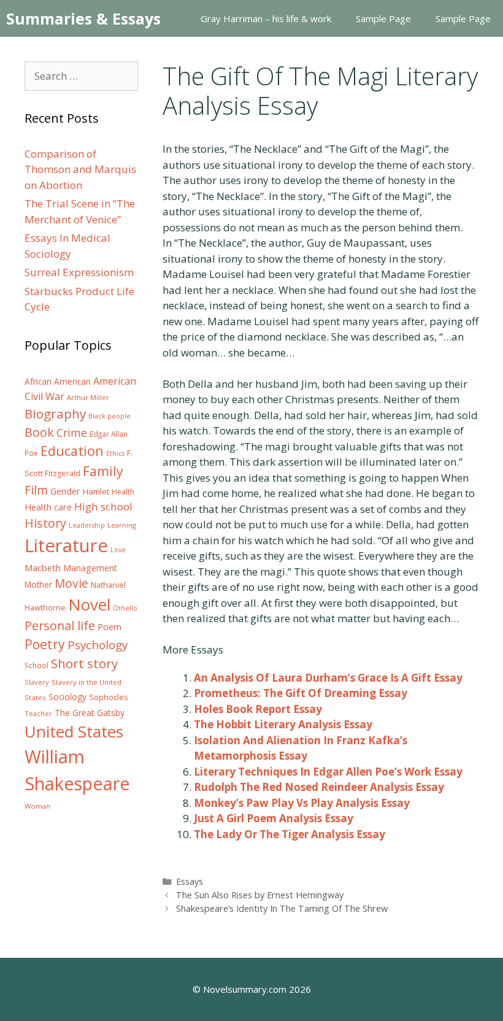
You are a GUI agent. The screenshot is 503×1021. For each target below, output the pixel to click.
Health (123, 492)
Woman (37, 806)
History (45, 523)
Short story (84, 663)
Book (39, 432)
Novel (89, 604)
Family (103, 471)
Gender (65, 491)
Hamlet (96, 491)
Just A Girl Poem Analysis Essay (273, 818)
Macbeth (43, 567)
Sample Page (383, 18)
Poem (109, 627)
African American (58, 381)
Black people (109, 416)
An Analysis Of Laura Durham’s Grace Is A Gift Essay (328, 678)
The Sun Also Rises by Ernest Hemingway (260, 895)
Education (72, 451)
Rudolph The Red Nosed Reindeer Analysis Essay (319, 787)
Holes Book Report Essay (258, 709)
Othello (125, 608)
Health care (48, 507)
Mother (38, 584)
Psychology (97, 645)
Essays (189, 881)
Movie (71, 583)
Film (36, 490)
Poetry (45, 644)
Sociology (67, 697)
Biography (55, 413)
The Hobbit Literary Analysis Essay (283, 724)
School (36, 665)
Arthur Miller (88, 397)
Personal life (60, 625)
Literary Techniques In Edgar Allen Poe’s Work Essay (328, 772)
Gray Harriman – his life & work (266, 18)
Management (90, 568)
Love (118, 549)
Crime (71, 432)
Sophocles (108, 697)
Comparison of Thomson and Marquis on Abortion (80, 169)
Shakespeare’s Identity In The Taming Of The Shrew (282, 908)
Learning (121, 525)
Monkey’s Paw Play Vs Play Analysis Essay (302, 803)
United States (74, 731)
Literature (66, 545)
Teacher (38, 713)
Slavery (37, 682)
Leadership (87, 525)
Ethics (115, 453)
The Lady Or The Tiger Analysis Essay (289, 834)
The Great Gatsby (90, 713)
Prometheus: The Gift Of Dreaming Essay (300, 693)
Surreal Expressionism (79, 272)
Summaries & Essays (83, 18)
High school (103, 506)
